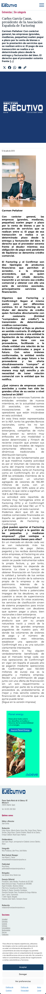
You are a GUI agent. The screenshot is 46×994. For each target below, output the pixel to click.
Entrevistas (7, 12)
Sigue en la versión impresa (19, 702)
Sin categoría (20, 12)
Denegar (23, 974)
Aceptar (23, 967)
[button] (42, 938)
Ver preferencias (23, 981)
